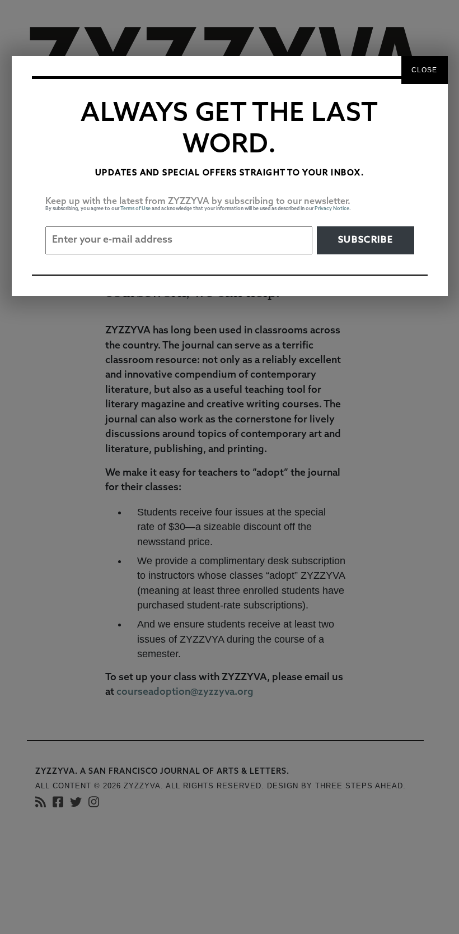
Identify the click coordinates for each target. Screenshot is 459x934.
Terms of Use (135, 208)
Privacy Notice (332, 208)
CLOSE (424, 70)
